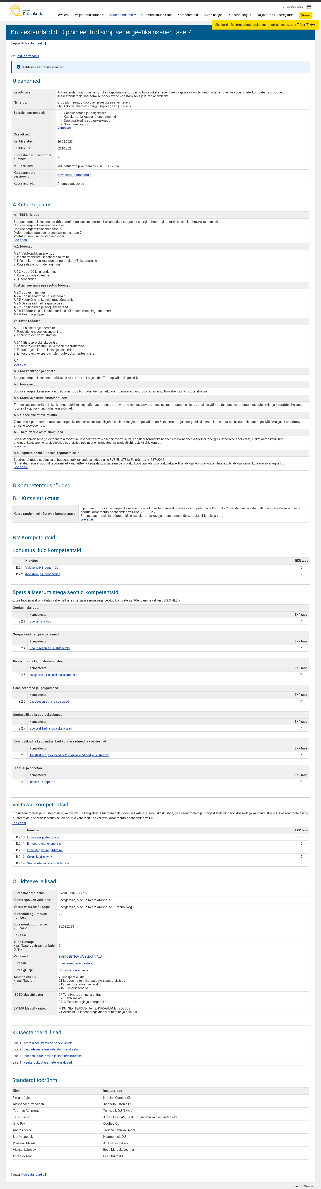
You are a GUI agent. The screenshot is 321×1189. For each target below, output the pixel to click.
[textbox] (308, 7)
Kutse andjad (213, 15)
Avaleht (63, 15)
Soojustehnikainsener (74, 970)
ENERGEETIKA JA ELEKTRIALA (80, 957)
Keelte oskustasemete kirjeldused (48, 1062)
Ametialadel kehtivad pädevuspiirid (48, 1043)
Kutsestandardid (121, 15)
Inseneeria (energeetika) (76, 963)
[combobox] (309, 8)
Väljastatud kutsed (88, 15)
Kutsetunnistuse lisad (156, 15)
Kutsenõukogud (240, 15)
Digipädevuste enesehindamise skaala (51, 1049)
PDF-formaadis (28, 56)
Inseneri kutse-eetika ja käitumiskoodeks (53, 1056)
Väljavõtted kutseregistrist (276, 15)
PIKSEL (311, 1186)
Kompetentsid (188, 15)
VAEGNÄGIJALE (293, 6)
